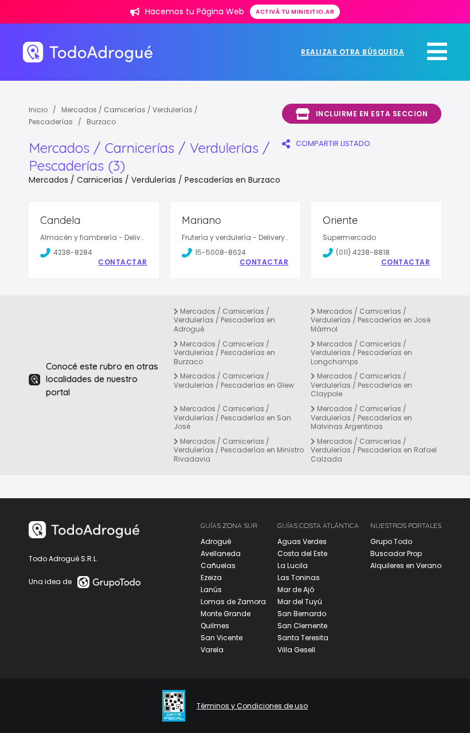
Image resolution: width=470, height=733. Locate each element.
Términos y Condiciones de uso (252, 706)
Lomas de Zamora (233, 601)
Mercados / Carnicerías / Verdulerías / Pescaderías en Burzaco (224, 352)
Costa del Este (302, 553)
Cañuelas (218, 565)
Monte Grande (225, 613)
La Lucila (292, 565)
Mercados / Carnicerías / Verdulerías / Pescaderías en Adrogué (224, 320)
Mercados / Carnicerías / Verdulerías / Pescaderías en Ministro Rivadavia (239, 450)
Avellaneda (221, 553)
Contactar (122, 262)
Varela (212, 650)
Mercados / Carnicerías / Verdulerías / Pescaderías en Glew (234, 380)
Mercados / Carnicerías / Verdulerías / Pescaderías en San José (232, 417)
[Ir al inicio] (87, 52)
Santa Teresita (302, 638)
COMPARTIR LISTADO (333, 143)
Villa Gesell (296, 650)
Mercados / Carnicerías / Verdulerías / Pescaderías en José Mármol (370, 320)
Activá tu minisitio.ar (295, 11)
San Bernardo (301, 613)
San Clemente (302, 625)
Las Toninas (298, 577)
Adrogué (216, 541)
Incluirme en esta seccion (372, 114)
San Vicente (221, 638)
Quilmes (215, 625)
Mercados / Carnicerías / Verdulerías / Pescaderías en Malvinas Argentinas (361, 417)
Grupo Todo (391, 541)
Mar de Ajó (295, 589)
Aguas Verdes (302, 541)
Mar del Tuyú (299, 601)
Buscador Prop (396, 553)
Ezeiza (211, 577)
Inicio (38, 110)
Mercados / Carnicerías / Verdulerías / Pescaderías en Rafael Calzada (374, 450)
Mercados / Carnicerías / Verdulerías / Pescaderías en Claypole (361, 385)
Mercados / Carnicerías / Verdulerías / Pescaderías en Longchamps (361, 352)
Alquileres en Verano (405, 565)
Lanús (211, 589)
